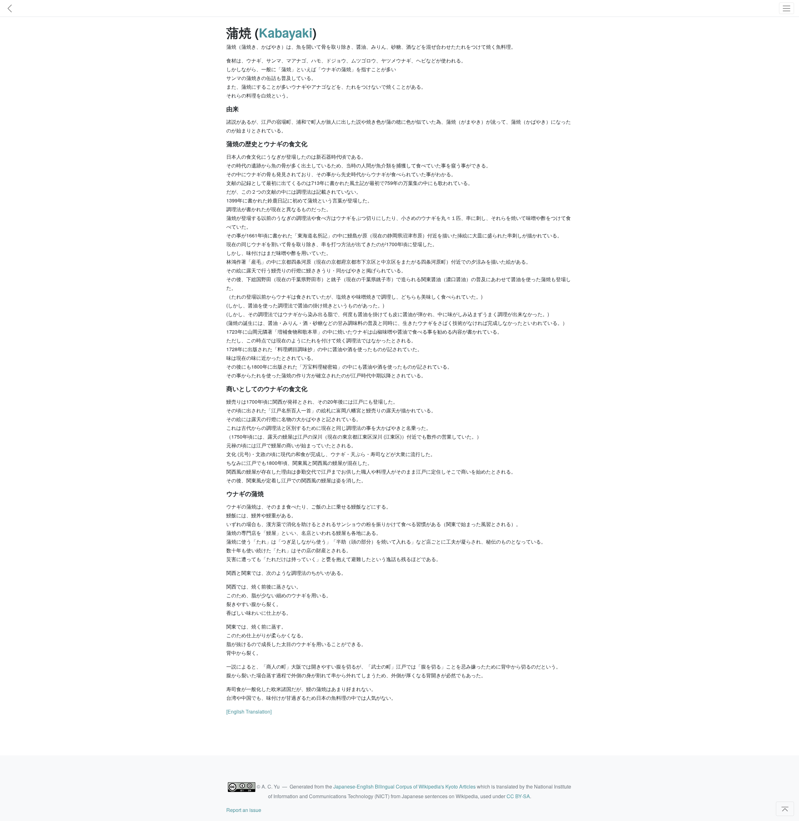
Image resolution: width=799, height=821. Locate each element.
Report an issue (243, 810)
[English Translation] (249, 711)
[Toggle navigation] (786, 8)
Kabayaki (285, 32)
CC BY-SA (518, 796)
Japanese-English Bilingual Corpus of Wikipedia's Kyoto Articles (404, 786)
